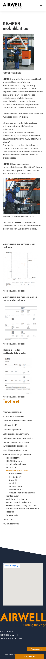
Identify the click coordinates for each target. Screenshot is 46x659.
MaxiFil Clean (15, 486)
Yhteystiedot (37, 649)
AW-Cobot (8, 519)
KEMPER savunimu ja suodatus (17, 454)
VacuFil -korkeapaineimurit (22, 492)
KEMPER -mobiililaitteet (17, 470)
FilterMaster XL (16, 489)
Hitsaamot (11, 467)
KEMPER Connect (14, 461)
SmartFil (13, 480)
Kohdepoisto (12, 515)
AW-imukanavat (11, 523)
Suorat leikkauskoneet (13, 416)
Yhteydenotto (29, 656)
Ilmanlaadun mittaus (16, 464)
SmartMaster (15, 473)
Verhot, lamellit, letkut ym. (18, 502)
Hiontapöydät (12, 496)
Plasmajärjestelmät (12, 412)
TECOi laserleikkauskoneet (15, 450)
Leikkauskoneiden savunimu (16, 434)
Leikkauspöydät (10, 425)
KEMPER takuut (13, 457)
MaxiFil (12, 483)
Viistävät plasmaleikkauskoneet (18, 420)
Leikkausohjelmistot (12, 429)
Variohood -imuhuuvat (17, 499)
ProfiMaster (15, 477)
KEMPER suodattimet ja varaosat (21, 505)
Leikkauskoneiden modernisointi (18, 438)
